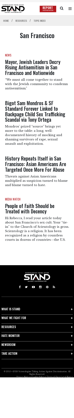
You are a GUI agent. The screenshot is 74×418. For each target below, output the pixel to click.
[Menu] (70, 8)
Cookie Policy (38, 377)
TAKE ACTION (9, 353)
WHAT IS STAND (10, 309)
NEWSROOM (8, 344)
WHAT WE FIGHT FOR (13, 318)
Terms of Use (52, 377)
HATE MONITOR (10, 335)
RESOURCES (8, 327)
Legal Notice (67, 377)
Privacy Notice (23, 377)
